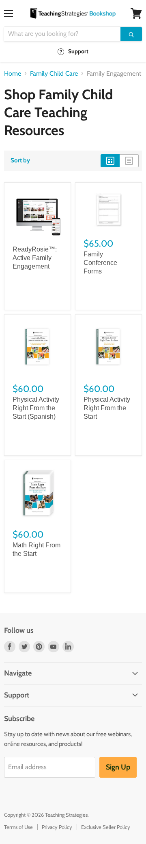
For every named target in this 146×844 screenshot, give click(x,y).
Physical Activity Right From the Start (107, 408)
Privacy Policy (57, 827)
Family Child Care (54, 73)
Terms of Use (18, 827)
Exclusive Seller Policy (105, 827)
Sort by (20, 160)
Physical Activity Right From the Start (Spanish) (36, 408)
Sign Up (118, 767)
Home (12, 73)
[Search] (131, 34)
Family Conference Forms (100, 263)
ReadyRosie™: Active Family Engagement (35, 258)
